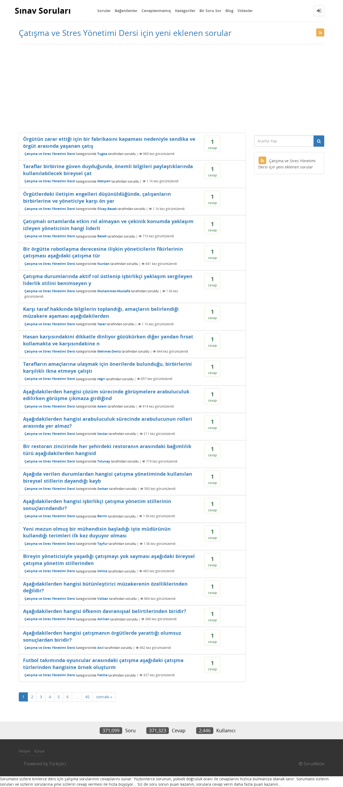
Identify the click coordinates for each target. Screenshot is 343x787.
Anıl (100, 647)
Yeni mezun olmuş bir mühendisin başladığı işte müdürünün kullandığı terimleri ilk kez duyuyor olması (97, 532)
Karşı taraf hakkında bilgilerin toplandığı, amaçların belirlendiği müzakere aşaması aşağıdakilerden (101, 312)
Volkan (102, 598)
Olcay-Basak (107, 208)
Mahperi (104, 181)
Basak (102, 236)
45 (87, 696)
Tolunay (103, 461)
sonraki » (104, 696)
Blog (229, 10)
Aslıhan (103, 619)
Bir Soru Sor (210, 10)
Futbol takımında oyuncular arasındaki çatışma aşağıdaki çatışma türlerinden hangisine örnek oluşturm (103, 663)
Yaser (101, 324)
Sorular (104, 10)
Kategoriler (185, 10)
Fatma (102, 675)
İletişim (24, 751)
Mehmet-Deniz (109, 351)
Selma (102, 571)
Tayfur (102, 543)
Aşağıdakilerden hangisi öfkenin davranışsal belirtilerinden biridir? (104, 611)
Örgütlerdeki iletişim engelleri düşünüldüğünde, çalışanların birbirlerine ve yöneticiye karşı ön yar (97, 197)
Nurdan (103, 263)
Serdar (102, 433)
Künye (39, 751)
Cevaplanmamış (156, 10)
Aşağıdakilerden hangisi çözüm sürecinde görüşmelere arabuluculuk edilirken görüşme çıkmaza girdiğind (106, 395)
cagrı (101, 378)
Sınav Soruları (43, 10)
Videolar (245, 10)
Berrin (102, 516)
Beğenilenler (126, 10)
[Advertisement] (171, 87)
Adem (102, 406)
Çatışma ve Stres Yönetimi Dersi (49, 154)
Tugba (102, 154)
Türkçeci (57, 764)
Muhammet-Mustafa (113, 291)
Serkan (102, 488)
